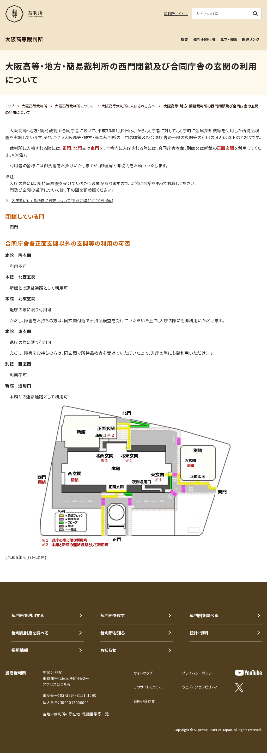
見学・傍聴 (228, 39)
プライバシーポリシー (198, 673)
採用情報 (19, 650)
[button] (248, 563)
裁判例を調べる (204, 615)
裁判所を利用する (27, 615)
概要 (184, 39)
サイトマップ (143, 673)
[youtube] (248, 673)
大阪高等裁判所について (74, 105)
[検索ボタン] (255, 13)
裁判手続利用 (204, 39)
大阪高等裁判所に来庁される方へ (128, 105)
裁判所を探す (112, 615)
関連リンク (250, 39)
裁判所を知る (112, 633)
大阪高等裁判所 (34, 105)
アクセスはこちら (56, 684)
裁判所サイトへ (176, 13)
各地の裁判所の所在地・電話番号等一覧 (76, 713)
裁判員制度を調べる (29, 633)
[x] (239, 687)
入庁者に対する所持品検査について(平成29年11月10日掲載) (62, 200)
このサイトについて (148, 686)
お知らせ (108, 650)
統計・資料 (199, 633)
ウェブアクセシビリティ (199, 686)
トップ (10, 105)
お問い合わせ (144, 701)
